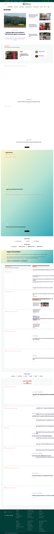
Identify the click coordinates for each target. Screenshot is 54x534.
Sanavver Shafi (35, 341)
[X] (44, 1)
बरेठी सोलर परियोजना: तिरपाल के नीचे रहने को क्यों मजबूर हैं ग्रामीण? (15, 227)
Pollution (41, 376)
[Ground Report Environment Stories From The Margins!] (27, 4)
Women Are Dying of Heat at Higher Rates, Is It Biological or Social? (33, 35)
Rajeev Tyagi (12, 36)
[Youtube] (48, 1)
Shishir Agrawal (34, 497)
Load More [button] (27, 147)
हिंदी (37, 473)
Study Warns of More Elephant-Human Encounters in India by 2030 (43, 287)
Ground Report (35, 328)
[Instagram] (45, 1)
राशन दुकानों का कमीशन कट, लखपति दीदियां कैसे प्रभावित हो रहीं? (24, 55)
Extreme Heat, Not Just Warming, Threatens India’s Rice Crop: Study (43, 281)
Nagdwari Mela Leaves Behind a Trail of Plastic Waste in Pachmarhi (15, 33)
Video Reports (35, 6)
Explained (28, 241)
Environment (23, 246)
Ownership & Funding (19, 516)
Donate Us (40, 514)
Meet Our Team (18, 514)
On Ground (16, 6)
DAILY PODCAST (7, 46)
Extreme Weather (28, 99)
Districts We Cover (30, 529)
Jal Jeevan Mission (41, 529)
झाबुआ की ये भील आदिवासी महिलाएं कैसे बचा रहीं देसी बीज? (14, 189)
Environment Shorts (18, 241)
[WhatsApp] (5, 515)
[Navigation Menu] (6, 4)
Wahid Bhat (34, 361)
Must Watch (40, 246)
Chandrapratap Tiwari (10, 228)
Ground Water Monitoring (42, 531)
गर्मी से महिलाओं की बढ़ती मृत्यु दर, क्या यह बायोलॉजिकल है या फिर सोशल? (42, 475)
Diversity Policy (30, 516)
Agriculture (15, 246)
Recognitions (17, 517)
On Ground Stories (30, 525)
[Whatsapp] (42, 1)
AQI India (40, 525)
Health (36, 376)
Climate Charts (41, 528)
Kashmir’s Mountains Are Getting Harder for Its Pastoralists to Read (29, 101)
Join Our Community (41, 516)
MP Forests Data (41, 522)
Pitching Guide (41, 517)
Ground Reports (37, 241)
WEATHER (35, 300)
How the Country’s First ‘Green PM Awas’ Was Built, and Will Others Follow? (28, 142)
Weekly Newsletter (41, 513)
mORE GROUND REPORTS (8, 266)
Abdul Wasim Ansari (32, 18)
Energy (31, 376)
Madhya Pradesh (32, 246)
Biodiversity (20, 376)
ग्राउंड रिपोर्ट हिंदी (27, 381)
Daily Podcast (18, 525)
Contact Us (17, 513)
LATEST (34, 267)
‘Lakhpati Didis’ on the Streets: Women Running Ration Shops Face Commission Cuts (33, 15)
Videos (17, 528)
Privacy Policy (29, 514)
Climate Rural (29, 528)
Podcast (41, 6)
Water (26, 376)
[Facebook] (47, 1)
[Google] (12, 515)
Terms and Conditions (30, 517)
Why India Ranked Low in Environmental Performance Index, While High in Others (33, 25)
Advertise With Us (30, 513)
